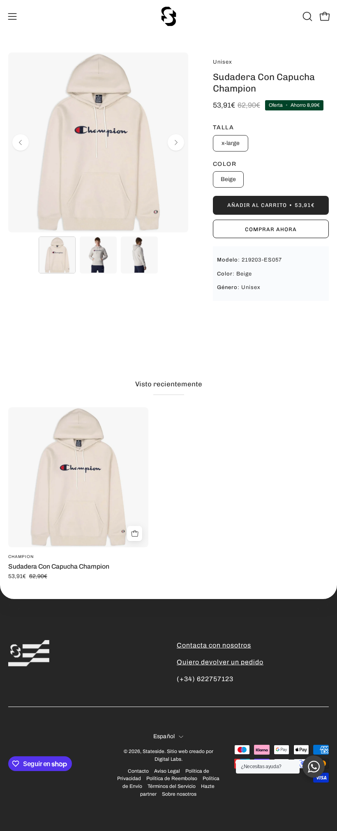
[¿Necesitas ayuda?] (313, 766)
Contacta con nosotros (214, 645)
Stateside (153, 751)
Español (164, 736)
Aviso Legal (167, 771)
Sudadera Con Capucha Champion (58, 566)
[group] (168, 493)
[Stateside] (168, 16)
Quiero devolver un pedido (220, 662)
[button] (306, 16)
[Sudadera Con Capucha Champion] (57, 254)
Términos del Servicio (172, 786)
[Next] (176, 142)
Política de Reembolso (171, 778)
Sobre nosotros (179, 794)
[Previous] (20, 142)
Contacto (138, 771)
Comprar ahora (270, 229)
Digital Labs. (168, 759)
